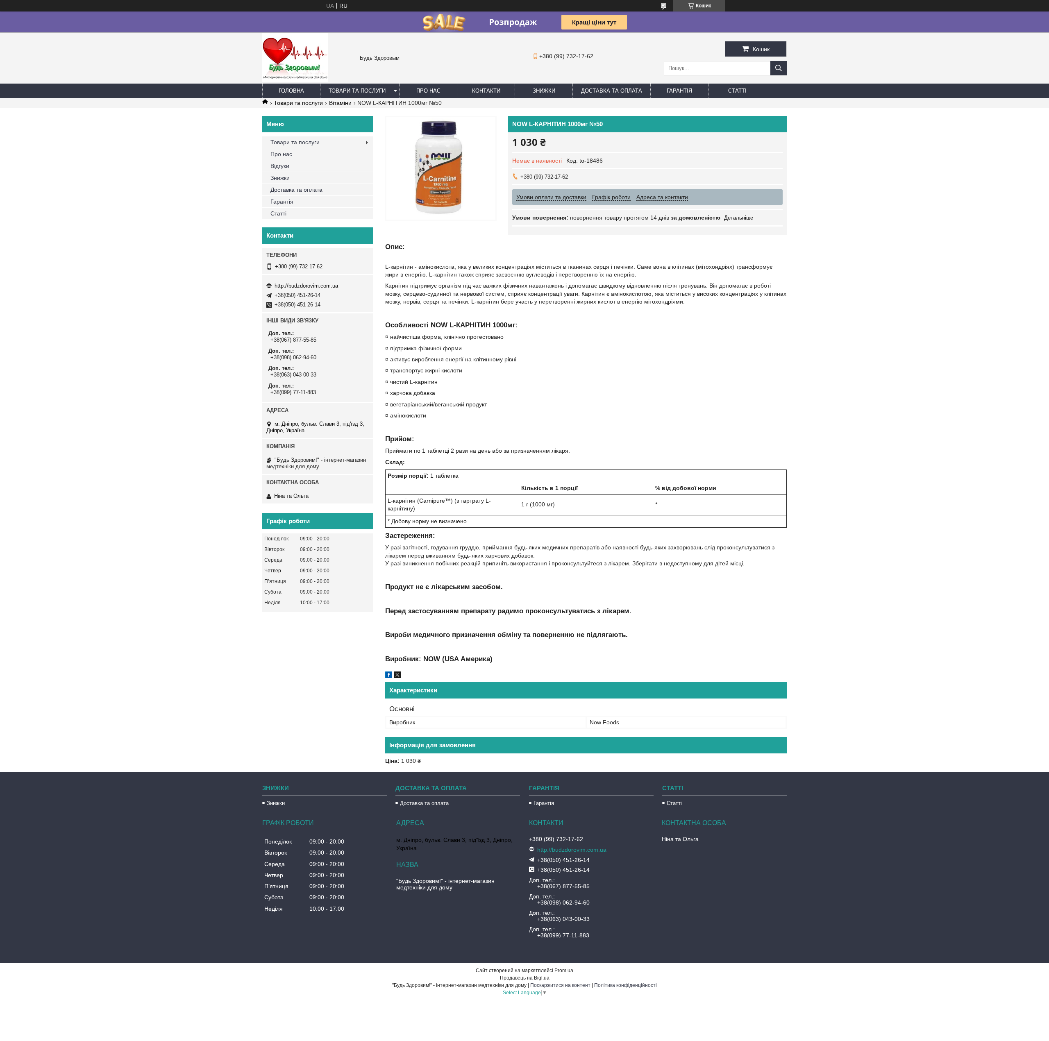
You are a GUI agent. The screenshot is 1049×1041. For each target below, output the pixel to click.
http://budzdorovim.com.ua (306, 286)
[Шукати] (778, 68)
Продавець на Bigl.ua (524, 978)
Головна (291, 91)
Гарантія (679, 91)
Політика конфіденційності (625, 985)
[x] (397, 676)
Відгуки (279, 166)
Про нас (428, 91)
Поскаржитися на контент (560, 985)
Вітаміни (340, 103)
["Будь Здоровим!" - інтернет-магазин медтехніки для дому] (295, 80)
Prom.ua (563, 970)
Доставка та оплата (611, 91)
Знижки (544, 91)
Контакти (486, 91)
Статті (737, 91)
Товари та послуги (357, 91)
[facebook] (388, 676)
